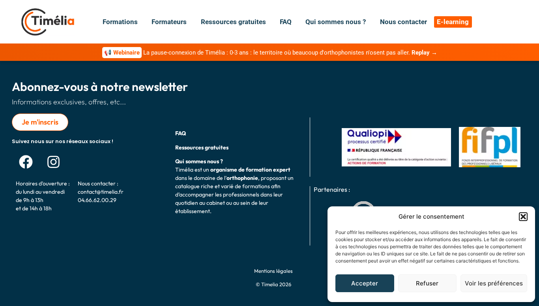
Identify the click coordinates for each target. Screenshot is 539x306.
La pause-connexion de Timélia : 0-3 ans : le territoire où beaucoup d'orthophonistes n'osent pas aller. (270, 52)
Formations (120, 22)
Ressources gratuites (233, 22)
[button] (523, 217)
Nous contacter (403, 22)
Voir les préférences (494, 283)
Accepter (364, 283)
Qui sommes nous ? (335, 22)
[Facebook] (25, 162)
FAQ (286, 22)
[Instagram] (53, 162)
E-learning (453, 22)
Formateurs (169, 22)
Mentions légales (273, 271)
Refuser (427, 283)
